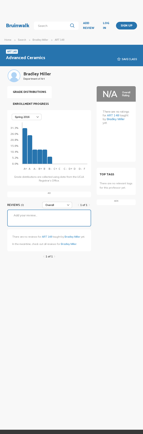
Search (22, 39)
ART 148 (47, 236)
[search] (52, 26)
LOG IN (106, 25)
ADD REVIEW (88, 25)
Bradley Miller (40, 39)
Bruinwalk (17, 26)
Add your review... (25, 215)
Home (7, 39)
